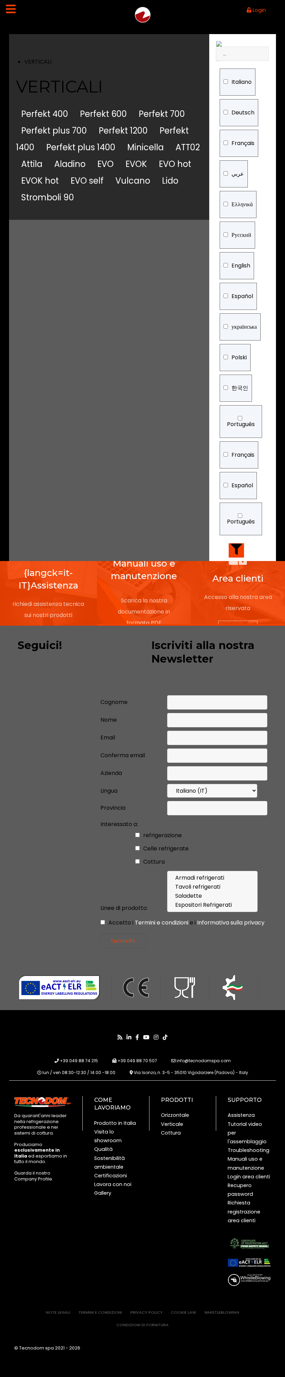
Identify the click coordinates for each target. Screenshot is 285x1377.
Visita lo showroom (108, 1136)
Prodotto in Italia (115, 1123)
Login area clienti (249, 1176)
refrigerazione (162, 835)
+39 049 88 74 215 (79, 1061)
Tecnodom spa (37, 1348)
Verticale (172, 1124)
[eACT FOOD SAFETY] (249, 1243)
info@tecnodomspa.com (204, 1061)
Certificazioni (110, 1175)
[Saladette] (212, 895)
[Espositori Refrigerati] (212, 905)
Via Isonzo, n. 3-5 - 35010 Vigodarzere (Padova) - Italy (191, 1072)
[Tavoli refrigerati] (212, 886)
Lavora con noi (112, 1184)
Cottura (153, 862)
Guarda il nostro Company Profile (33, 1176)
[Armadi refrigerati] (212, 877)
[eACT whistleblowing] (249, 1280)
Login (258, 10)
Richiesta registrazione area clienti (244, 1211)
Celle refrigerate (165, 848)
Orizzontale (175, 1115)
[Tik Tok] (165, 1037)
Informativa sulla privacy (230, 923)
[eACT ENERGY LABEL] (249, 1262)
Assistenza (241, 1115)
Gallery (102, 1193)
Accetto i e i (185, 923)
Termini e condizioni (162, 923)
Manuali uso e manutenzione (246, 1163)
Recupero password (240, 1190)
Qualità (103, 1149)
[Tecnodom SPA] (42, 1102)
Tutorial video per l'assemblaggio (247, 1133)
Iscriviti (123, 940)
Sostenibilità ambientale (109, 1162)
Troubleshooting (248, 1150)
